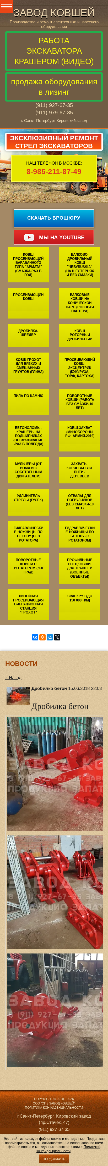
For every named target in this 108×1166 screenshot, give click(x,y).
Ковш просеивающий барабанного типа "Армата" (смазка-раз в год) (28, 265)
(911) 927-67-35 (54, 105)
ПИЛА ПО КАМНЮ (28, 396)
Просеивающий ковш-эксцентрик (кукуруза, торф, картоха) (79, 368)
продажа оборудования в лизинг (54, 86)
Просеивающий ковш (28, 297)
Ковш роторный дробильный (79, 335)
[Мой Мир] (50, 637)
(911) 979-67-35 (54, 112)
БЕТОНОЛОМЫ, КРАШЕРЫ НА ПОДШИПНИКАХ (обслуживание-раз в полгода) (28, 436)
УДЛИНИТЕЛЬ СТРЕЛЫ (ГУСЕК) (28, 498)
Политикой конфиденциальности (68, 1149)
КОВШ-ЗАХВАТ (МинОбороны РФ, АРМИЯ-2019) (79, 432)
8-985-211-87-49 (54, 172)
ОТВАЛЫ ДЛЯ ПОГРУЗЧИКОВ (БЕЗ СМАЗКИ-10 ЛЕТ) (80, 502)
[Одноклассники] (42, 637)
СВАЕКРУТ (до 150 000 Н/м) (79, 598)
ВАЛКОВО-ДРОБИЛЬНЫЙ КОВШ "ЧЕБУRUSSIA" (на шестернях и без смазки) (79, 265)
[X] (57, 637)
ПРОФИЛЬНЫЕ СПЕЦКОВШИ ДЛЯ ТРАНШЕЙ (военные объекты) (80, 568)
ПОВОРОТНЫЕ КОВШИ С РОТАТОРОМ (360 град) (28, 566)
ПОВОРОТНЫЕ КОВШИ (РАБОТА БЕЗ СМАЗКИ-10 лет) (80, 402)
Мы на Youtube (61, 237)
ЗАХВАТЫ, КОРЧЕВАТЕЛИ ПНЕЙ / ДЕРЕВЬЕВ (80, 470)
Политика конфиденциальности (54, 1107)
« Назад (13, 677)
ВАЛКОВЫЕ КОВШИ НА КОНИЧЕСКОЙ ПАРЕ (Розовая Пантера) (80, 303)
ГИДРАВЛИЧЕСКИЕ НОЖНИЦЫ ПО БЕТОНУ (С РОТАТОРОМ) (80, 534)
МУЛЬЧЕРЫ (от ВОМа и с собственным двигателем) (28, 470)
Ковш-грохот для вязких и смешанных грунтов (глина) (28, 366)
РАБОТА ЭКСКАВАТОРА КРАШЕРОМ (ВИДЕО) (54, 51)
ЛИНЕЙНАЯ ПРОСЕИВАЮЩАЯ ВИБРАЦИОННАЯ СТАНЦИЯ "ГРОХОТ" (28, 604)
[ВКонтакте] (35, 637)
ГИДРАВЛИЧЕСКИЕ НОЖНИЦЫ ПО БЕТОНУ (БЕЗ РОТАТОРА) (28, 534)
